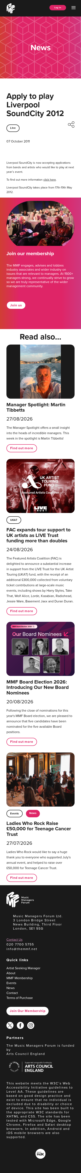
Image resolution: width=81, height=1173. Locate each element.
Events (14, 813)
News (33, 813)
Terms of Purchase (19, 997)
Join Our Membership (27, 1010)
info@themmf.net (21, 949)
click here (49, 180)
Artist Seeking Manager (23, 968)
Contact (12, 993)
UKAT (13, 520)
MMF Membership (19, 978)
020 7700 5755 (20, 944)
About (10, 973)
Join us (16, 305)
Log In (57, 7)
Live (13, 128)
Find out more (21, 448)
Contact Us (14, 939)
